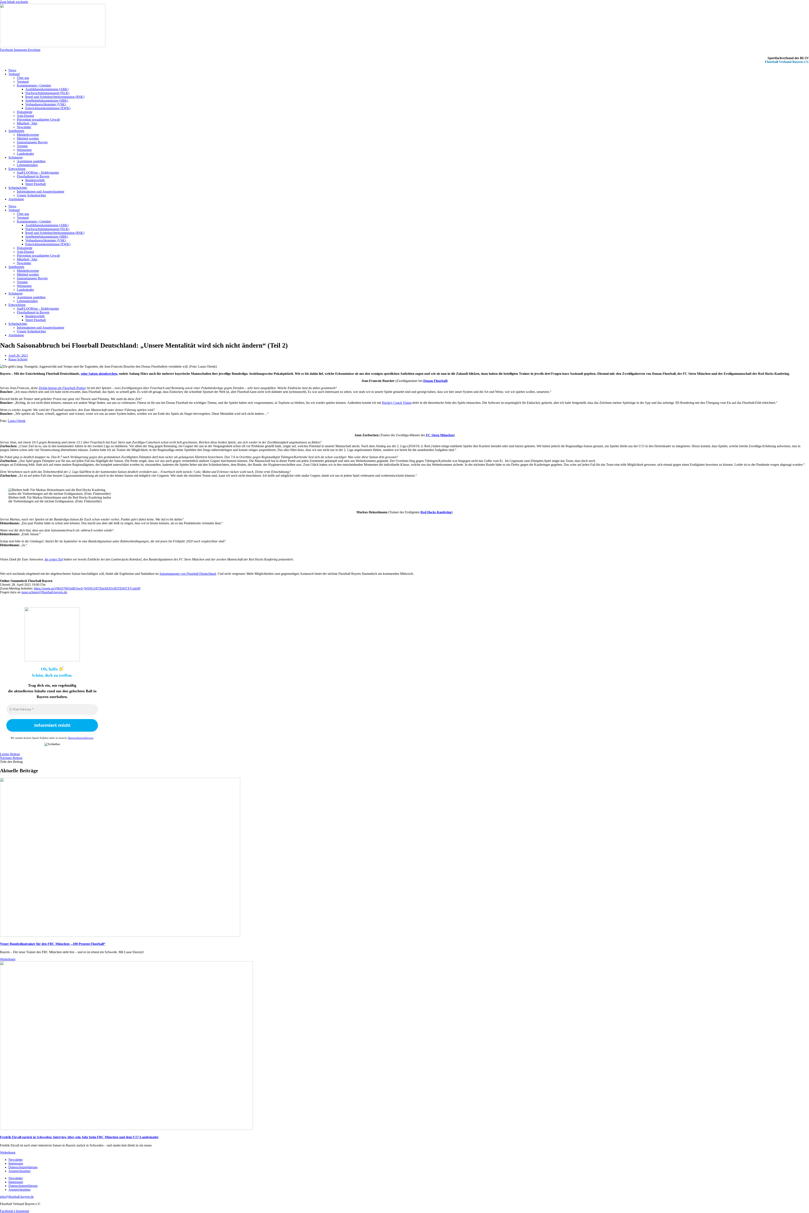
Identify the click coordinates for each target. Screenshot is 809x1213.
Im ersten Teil (54, 559)
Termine (22, 146)
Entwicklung (16, 169)
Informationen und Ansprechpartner (40, 191)
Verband (14, 74)
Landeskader (25, 153)
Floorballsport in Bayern (33, 176)
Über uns (23, 78)
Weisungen (24, 150)
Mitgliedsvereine (28, 134)
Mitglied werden (28, 138)
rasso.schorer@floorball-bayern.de (44, 592)
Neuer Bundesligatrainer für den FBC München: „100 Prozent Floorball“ (52, 944)
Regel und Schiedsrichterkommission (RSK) (54, 97)
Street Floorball (35, 184)
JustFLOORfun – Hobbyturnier (38, 172)
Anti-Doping (25, 115)
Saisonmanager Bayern (32, 142)
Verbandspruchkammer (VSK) (45, 104)
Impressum (15, 1163)
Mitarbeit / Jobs (27, 123)
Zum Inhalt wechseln (14, 2)
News (12, 70)
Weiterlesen (7, 959)
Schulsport (15, 157)
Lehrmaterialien (27, 165)
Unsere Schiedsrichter (31, 195)
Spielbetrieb (16, 131)
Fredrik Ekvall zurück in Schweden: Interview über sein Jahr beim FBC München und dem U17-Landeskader (79, 1137)
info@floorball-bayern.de (17, 1196)
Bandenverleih (35, 180)
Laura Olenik (16, 421)
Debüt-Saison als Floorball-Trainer (62, 388)
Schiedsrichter (17, 187)
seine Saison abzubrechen (99, 373)
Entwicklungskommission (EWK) (47, 108)
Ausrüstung (16, 199)
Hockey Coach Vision (396, 402)
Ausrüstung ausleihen (31, 161)
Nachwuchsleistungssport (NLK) (47, 93)
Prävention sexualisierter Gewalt (38, 119)
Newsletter (24, 127)
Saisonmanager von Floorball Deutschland (187, 573)
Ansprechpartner (19, 1171)
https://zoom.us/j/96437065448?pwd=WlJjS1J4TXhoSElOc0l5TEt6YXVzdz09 (87, 588)
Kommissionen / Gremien (34, 85)
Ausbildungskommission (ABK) (46, 89)
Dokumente (24, 112)
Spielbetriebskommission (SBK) (46, 100)
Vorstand (23, 81)
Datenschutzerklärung (80, 737)
